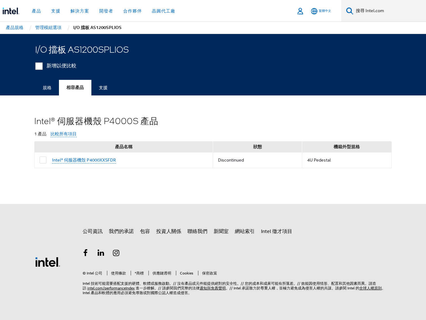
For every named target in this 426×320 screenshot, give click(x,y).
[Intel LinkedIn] (101, 253)
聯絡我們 (197, 231)
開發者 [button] (106, 11)
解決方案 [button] (79, 11)
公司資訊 (93, 231)
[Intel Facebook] (85, 253)
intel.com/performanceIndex (111, 288)
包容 (145, 231)
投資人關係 (168, 231)
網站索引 (245, 231)
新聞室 (221, 231)
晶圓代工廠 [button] (163, 11)
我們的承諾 (121, 231)
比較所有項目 (64, 134)
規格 (47, 87)
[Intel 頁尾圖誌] (47, 262)
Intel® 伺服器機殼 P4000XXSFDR (84, 160)
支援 (103, 87)
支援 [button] (56, 11)
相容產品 (75, 87)
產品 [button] (36, 11)
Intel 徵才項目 (276, 231)
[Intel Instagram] (116, 253)
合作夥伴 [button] (132, 11)
